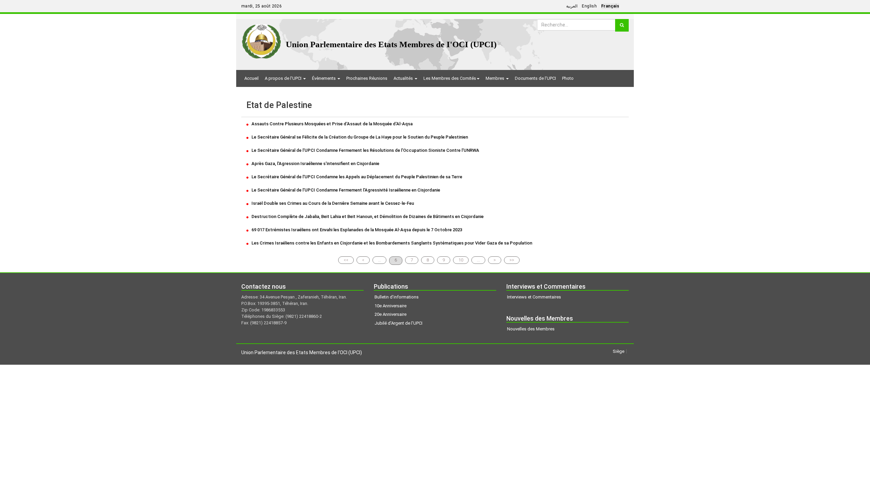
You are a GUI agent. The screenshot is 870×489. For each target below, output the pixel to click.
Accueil (251, 78)
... (379, 259)
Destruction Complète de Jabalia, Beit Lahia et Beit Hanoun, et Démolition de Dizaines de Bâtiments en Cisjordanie (367, 216)
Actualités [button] (404, 78)
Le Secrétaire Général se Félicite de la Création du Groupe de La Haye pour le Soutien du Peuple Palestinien (359, 137)
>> (511, 259)
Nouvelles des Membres (531, 328)
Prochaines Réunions (366, 78)
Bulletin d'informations (397, 297)
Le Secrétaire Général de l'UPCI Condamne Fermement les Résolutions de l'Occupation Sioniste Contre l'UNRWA (364, 150)
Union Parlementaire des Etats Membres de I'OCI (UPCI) (391, 44)
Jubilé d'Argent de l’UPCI (398, 323)
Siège (618, 351)
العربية (571, 6)
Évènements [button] (324, 78)
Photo (568, 78)
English (589, 6)
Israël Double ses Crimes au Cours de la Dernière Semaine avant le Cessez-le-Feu (332, 203)
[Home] (261, 39)
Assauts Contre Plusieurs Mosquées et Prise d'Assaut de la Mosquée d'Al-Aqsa (331, 123)
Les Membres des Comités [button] (449, 78)
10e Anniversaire (390, 305)
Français (610, 6)
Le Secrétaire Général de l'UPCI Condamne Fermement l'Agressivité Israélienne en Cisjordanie (345, 190)
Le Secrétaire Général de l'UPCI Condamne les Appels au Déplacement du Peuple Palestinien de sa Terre (356, 176)
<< (346, 259)
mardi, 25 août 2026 (261, 6)
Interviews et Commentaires (534, 297)
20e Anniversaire (390, 314)
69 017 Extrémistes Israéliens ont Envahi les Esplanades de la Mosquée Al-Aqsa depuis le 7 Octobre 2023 (356, 229)
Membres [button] (495, 78)
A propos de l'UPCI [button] (283, 78)
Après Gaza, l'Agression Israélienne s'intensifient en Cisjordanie (314, 163)
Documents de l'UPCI (535, 78)
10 (460, 259)
